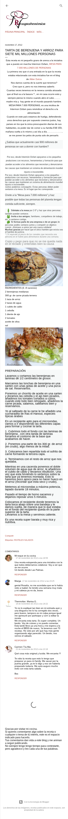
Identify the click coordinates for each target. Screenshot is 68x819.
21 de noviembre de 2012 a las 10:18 (32, 649)
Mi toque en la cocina (25, 555)
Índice (31, 32)
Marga (18, 581)
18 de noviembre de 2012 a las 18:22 (32, 604)
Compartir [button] (9, 536)
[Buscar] (61, 5)
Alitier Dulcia (35, 79)
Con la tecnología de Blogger (36, 802)
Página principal (15, 32)
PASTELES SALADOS (23, 540)
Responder (21, 575)
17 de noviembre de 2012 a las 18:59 (32, 558)
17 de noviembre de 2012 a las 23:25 (38, 581)
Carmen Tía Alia (23, 647)
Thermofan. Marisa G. (26, 601)
